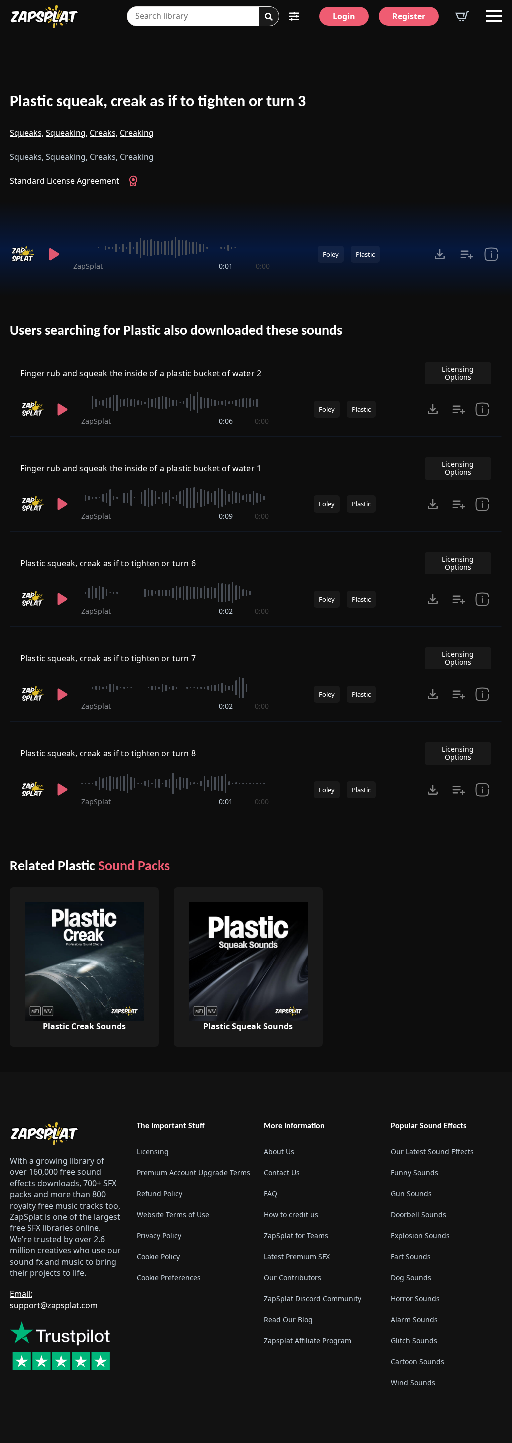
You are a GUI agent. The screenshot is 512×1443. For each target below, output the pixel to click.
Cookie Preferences (169, 1277)
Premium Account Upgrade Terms (192, 1172)
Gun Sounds (411, 1193)
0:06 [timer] (226, 421)
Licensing (153, 1151)
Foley (331, 254)
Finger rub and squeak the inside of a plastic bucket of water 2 (141, 373)
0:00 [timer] (263, 266)
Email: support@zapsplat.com (54, 1299)
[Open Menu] (494, 16)
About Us (279, 1151)
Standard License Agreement (65, 180)
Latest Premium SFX (297, 1256)
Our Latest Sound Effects (432, 1151)
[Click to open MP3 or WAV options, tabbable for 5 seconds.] (440, 254)
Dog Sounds (411, 1277)
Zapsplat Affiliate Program (308, 1340)
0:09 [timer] (226, 516)
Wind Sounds (413, 1382)
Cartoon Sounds (417, 1361)
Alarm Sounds (414, 1319)
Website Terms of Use (173, 1214)
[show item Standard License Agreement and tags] (492, 254)
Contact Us (282, 1172)
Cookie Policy (158, 1256)
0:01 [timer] (226, 266)
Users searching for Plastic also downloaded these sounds (176, 331)
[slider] (172, 247)
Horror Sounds (415, 1298)
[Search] (269, 17)
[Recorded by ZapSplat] (22, 254)
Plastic (365, 254)
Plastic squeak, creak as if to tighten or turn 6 (108, 563)
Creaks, (104, 132)
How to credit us (291, 1214)
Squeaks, (27, 132)
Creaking (137, 132)
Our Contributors (293, 1277)
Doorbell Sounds (418, 1214)
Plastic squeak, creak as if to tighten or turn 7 (108, 658)
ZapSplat (88, 266)
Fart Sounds (411, 1256)
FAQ (271, 1193)
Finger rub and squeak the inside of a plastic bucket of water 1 (141, 468)
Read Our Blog (288, 1319)
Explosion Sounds (420, 1235)
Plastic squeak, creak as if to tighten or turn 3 (158, 102)
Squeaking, (67, 132)
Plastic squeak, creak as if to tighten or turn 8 (108, 753)
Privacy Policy (159, 1235)
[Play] (54, 254)
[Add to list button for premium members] (467, 254)
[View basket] (462, 16)
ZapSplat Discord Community (313, 1298)
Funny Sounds (414, 1172)
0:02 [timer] (226, 611)
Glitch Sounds (414, 1340)
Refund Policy (159, 1193)
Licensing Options (458, 373)
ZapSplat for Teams (296, 1235)
